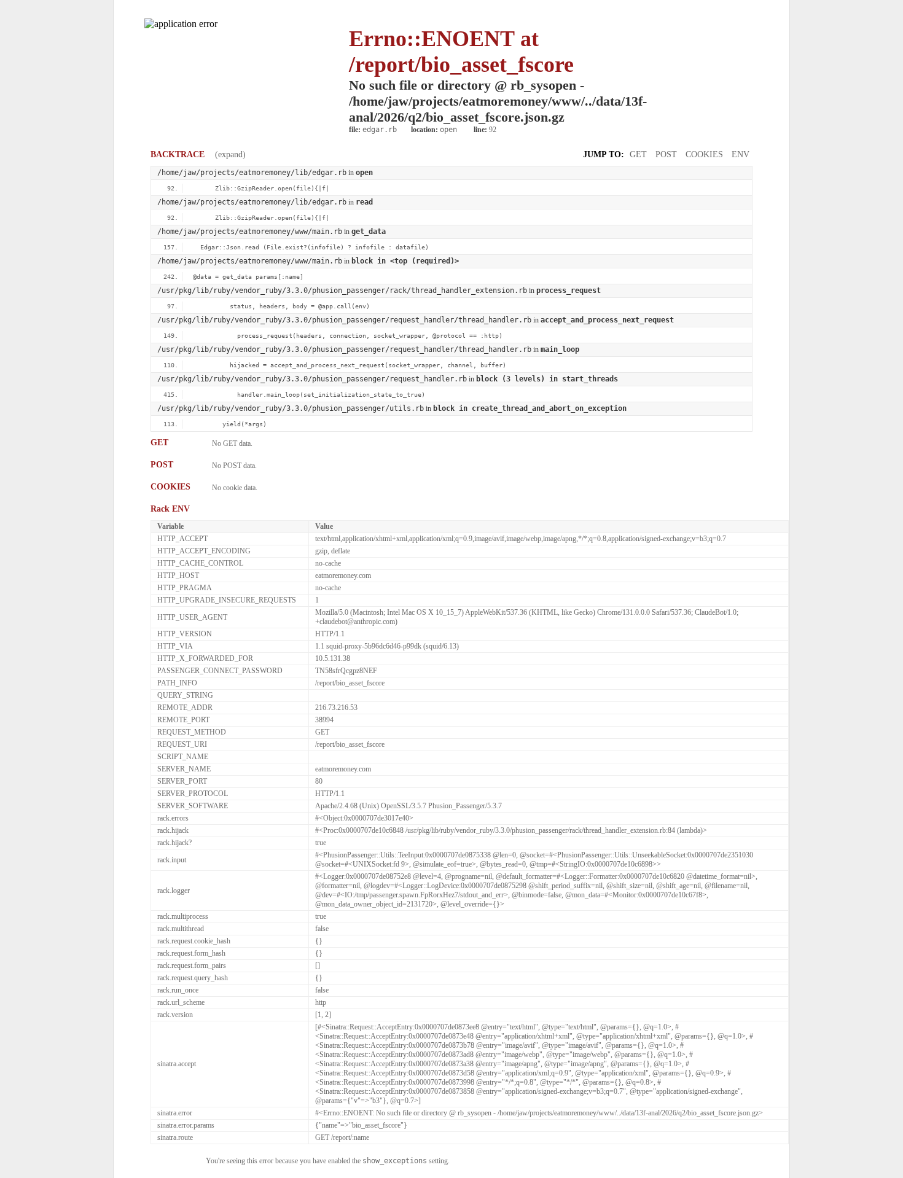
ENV (740, 154)
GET (638, 154)
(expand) (230, 154)
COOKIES (704, 154)
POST (666, 154)
